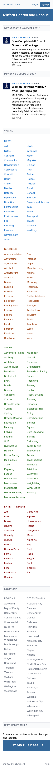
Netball (31, 357)
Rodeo (30, 376)
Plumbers (32, 291)
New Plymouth (35, 659)
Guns (7, 239)
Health (30, 146)
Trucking (32, 324)
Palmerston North (37, 668)
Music (30, 535)
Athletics (9, 362)
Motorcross (10, 483)
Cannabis (9, 155)
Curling (8, 408)
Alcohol (8, 268)
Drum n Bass (11, 549)
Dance (7, 544)
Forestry (9, 328)
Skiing (30, 413)
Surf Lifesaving (35, 431)
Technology (33, 310)
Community (10, 160)
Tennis (30, 455)
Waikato (8, 677)
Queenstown (34, 673)
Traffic (30, 211)
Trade (30, 319)
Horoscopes (34, 521)
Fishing (8, 431)
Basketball (10, 376)
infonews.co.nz (11, 4)
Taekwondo (33, 450)
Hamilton (32, 626)
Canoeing (9, 394)
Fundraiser (10, 572)
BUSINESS (10, 248)
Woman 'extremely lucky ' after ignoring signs (29, 88)
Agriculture (10, 263)
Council (8, 174)
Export (8, 314)
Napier (30, 650)
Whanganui (33, 706)
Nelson (8, 649)
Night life (32, 539)
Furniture (9, 333)
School (31, 192)
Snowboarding (35, 418)
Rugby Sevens (35, 394)
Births (7, 151)
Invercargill (33, 636)
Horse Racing (11, 455)
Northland (9, 653)
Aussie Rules (11, 366)
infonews (32, 151)
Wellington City (35, 710)
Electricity (9, 300)
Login (35, 4)
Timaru (31, 692)
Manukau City (34, 640)
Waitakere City (35, 701)
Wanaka (31, 696)
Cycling (8, 413)
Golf (6, 441)
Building (8, 286)
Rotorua (31, 678)
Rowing (31, 385)
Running (31, 399)
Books (7, 521)
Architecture (11, 272)
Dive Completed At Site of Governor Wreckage (28, 43)
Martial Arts (10, 478)
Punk (30, 549)
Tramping (32, 464)
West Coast (10, 690)
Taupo (30, 682)
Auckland (9, 603)
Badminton (10, 371)
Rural (30, 188)
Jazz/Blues (33, 530)
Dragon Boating (13, 418)
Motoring (32, 282)
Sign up (45, 4)
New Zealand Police (23, 62)
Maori (30, 155)
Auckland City (34, 603)
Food (7, 324)
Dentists (8, 291)
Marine (31, 272)
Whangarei (33, 715)
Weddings (32, 230)
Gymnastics (10, 445)
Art (6, 511)
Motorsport (10, 487)
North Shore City (36, 664)
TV (28, 572)
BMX (7, 380)
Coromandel (11, 622)
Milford (17, 49)
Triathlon (32, 469)
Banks (7, 282)
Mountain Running (14, 497)
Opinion (31, 164)
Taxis (30, 206)
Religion (31, 183)
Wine (29, 338)
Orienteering (33, 366)
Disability (9, 202)
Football (8, 436)
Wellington (10, 686)
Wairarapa (10, 681)
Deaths (8, 188)
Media (30, 277)
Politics (31, 178)
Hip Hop (31, 516)
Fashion (8, 558)
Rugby (30, 390)
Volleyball (32, 473)
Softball (31, 422)
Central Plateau (12, 617)
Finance (8, 319)
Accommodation (13, 254)
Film (6, 567)
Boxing (8, 390)
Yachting (31, 492)
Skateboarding (35, 408)
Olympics (32, 362)
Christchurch (34, 612)
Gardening (32, 511)
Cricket (8, 399)
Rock (30, 563)
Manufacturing (35, 268)
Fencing (8, 427)
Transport (32, 216)
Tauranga (32, 687)
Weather (31, 225)
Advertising (10, 258)
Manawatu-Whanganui (10, 638)
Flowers (8, 230)
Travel (30, 220)
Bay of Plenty (11, 608)
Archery (8, 357)
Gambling (9, 338)
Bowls (7, 385)
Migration (32, 160)
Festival (8, 563)
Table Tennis (34, 445)
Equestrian (10, 422)
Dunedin (31, 617)
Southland (10, 663)
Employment (11, 305)
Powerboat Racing (37, 371)
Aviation (8, 277)
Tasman (8, 672)
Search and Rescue (22, 38)
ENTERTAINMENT (14, 506)
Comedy (8, 535)
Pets (29, 169)
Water (30, 333)
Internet (31, 258)
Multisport (32, 352)
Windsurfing (33, 487)
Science (31, 197)
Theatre (31, 567)
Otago (7, 658)
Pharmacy (32, 286)
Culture (8, 539)
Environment (11, 216)
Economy (9, 296)
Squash (31, 427)
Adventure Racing (14, 352)
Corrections (10, 169)
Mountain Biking (13, 492)
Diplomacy (10, 197)
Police (30, 174)
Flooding (9, 225)
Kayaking (9, 469)
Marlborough (11, 644)
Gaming (8, 577)
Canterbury (10, 612)
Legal (30, 263)
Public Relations (36, 296)
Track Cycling (34, 459)
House (30, 525)
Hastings (31, 631)
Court (7, 178)
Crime (7, 183)
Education (9, 211)
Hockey (8, 450)
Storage (31, 305)
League (8, 473)
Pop (29, 544)
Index (47, 764)
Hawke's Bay (11, 631)
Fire (6, 220)
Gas (29, 254)
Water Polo (33, 478)
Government (11, 234)
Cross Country (12, 404)
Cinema (8, 525)
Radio (30, 553)
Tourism (31, 314)
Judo (7, 464)
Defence (9, 192)
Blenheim (32, 608)
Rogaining (32, 380)
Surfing (31, 436)
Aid (6, 146)
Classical (9, 530)
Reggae (31, 558)
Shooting (32, 404)
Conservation (11, 164)
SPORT (8, 347)
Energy (8, 310)
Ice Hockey (10, 459)
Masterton (32, 645)
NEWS (7, 141)
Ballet (7, 516)
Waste (30, 328)
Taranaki (9, 667)
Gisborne (9, 626)
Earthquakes (11, 206)
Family (7, 553)
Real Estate (33, 300)
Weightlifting (33, 483)
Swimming (32, 441)
